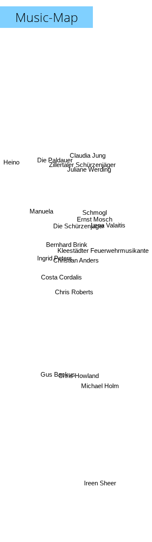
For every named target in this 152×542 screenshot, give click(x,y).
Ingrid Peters (54, 265)
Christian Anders (76, 260)
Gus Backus (58, 374)
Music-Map (46, 17)
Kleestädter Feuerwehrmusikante (103, 240)
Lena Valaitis (108, 231)
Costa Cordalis (61, 278)
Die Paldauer (57, 149)
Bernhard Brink (66, 246)
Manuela (40, 219)
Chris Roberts (74, 290)
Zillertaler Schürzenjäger (84, 163)
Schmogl (94, 207)
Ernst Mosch (95, 216)
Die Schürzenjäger (78, 223)
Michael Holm (99, 391)
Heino (11, 162)
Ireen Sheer (100, 485)
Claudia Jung (87, 151)
